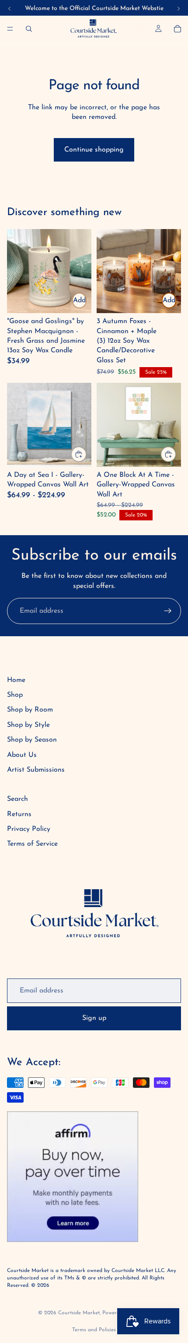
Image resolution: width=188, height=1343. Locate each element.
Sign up (94, 1018)
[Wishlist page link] (139, 29)
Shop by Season (32, 739)
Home (16, 680)
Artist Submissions (36, 769)
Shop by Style (28, 725)
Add (79, 300)
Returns (19, 814)
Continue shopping (94, 149)
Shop (15, 695)
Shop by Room (30, 709)
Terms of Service (32, 843)
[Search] (28, 28)
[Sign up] (168, 611)
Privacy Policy (28, 829)
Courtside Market (79, 1313)
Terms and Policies (94, 1330)
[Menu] (10, 29)
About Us (22, 755)
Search (17, 799)
